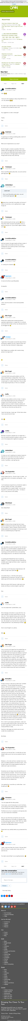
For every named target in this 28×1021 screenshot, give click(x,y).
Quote (6, 126)
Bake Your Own (8, 998)
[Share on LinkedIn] (9, 896)
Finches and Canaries (9, 951)
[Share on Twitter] (2, 896)
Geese (6, 978)
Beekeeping (7, 993)
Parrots (6, 959)
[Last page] (26, 83)
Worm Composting (8, 964)
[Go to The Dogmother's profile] (2, 472)
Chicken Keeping (8, 990)
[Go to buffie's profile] (2, 395)
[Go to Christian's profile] (2, 337)
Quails (5, 961)
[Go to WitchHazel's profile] (2, 503)
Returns (6, 926)
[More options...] (25, 89)
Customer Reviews (9, 914)
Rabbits (6, 962)
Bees (5, 941)
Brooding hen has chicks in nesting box (11, 62)
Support (6, 923)
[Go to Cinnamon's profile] (2, 798)
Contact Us (7, 922)
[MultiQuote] (2, 126)
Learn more (26, 2)
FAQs (5, 916)
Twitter (5, 906)
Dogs (5, 948)
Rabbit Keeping (8, 991)
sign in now (8, 874)
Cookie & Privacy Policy (14, 1013)
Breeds (3, 967)
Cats (20, 48)
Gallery (6, 934)
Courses (3, 987)
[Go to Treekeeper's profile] (2, 167)
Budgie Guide (7, 943)
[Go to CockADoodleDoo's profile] (2, 89)
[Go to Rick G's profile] (24, 24)
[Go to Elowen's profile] (24, 34)
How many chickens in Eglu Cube (10, 23)
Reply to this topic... (9, 880)
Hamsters (6, 956)
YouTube (11, 906)
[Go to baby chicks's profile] (24, 63)
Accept (14, 4)
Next (23, 83)
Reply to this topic (14, 79)
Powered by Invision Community (14, 1020)
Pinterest (15, 906)
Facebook (8, 906)
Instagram (2, 906)
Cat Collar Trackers (6, 46)
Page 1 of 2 (14, 83)
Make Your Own (8, 996)
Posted (10, 90)
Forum (6, 932)
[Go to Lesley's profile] (2, 431)
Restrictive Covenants (7, 54)
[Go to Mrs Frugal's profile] (2, 316)
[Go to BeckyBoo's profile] (2, 679)
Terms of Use (4, 1013)
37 (17, 37)
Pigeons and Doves (9, 982)
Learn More (13, 1010)
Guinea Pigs (7, 954)
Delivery (6, 925)
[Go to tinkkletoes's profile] (24, 47)
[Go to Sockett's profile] (24, 54)
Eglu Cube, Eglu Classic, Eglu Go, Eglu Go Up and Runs (12, 26)
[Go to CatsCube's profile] (2, 132)
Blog (5, 935)
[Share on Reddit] (7, 896)
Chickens (6, 946)
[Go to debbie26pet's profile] (2, 185)
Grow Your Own (8, 995)
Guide (2, 939)
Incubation (6, 957)
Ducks (5, 949)
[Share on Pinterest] (12, 896)
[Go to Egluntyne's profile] (2, 277)
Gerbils (6, 952)
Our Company (7, 913)
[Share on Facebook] (4, 896)
